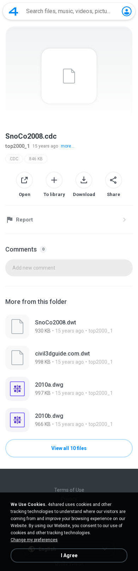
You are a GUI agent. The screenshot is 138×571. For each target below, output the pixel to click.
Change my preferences (34, 539)
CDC (14, 158)
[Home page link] (13, 11)
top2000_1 (17, 146)
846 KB (36, 158)
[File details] (69, 327)
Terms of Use (69, 490)
